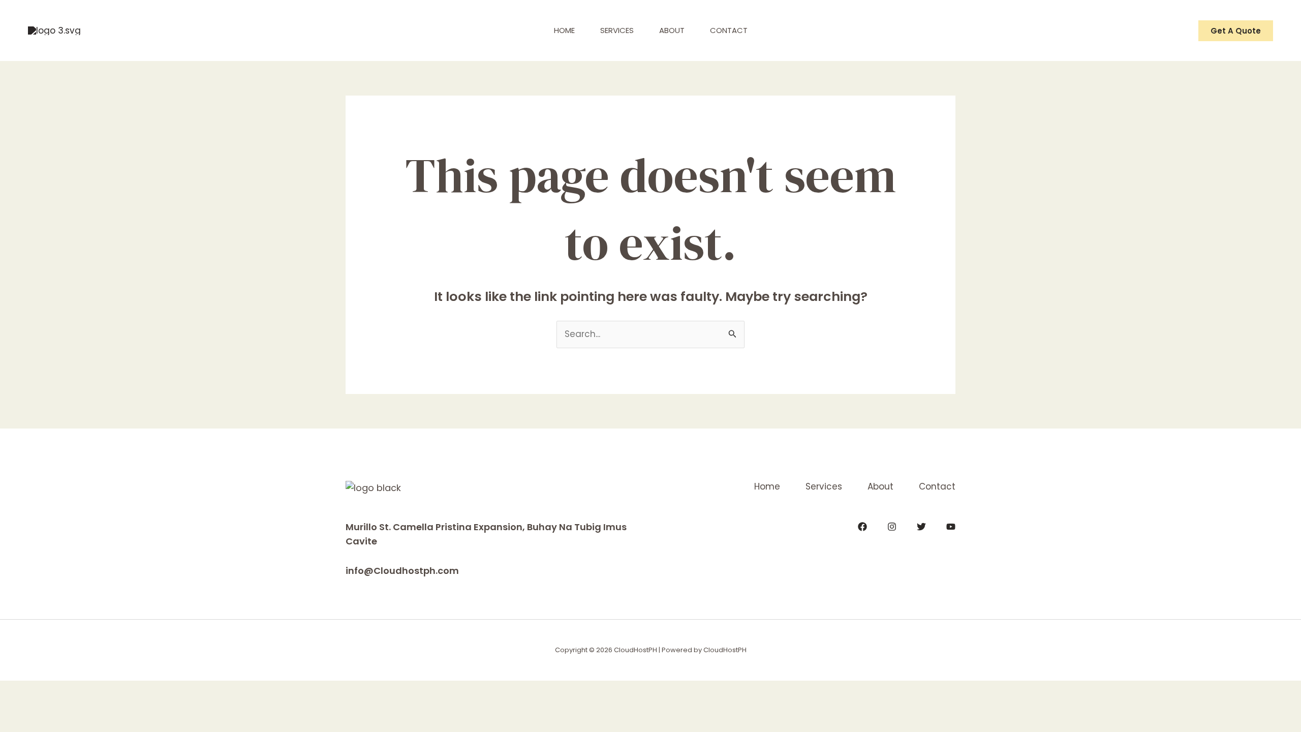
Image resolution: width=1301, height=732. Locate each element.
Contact (729, 30)
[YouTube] (950, 526)
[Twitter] (921, 526)
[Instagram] (891, 526)
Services (617, 30)
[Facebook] (862, 526)
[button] (1235, 30)
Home (564, 30)
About (672, 30)
